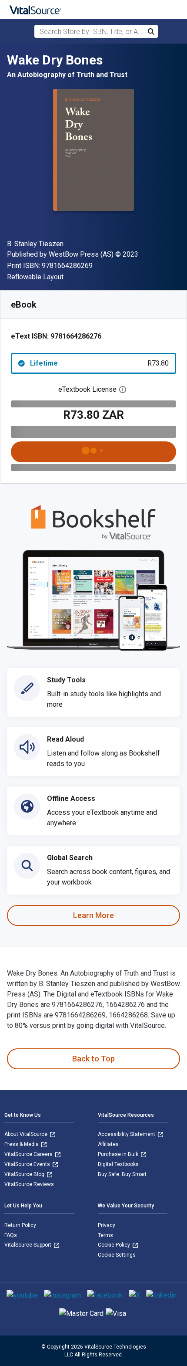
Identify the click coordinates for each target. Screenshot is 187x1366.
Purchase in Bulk (119, 1154)
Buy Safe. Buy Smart (122, 1174)
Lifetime (99, 363)
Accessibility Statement (127, 1134)
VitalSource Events (27, 1164)
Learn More (93, 915)
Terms (105, 1235)
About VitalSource (26, 1134)
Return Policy (20, 1225)
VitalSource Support (28, 1245)
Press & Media (22, 1144)
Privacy (106, 1225)
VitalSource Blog (25, 1174)
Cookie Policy (114, 1245)
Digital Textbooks (118, 1164)
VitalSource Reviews (29, 1184)
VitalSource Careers (29, 1154)
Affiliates (108, 1144)
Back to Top (93, 1058)
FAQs (10, 1235)
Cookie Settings (117, 1255)
